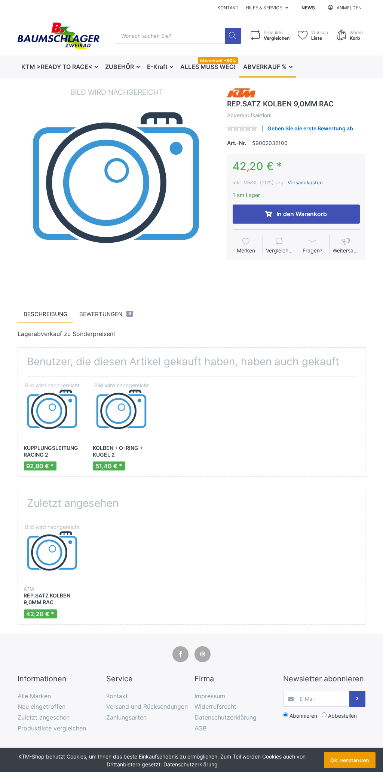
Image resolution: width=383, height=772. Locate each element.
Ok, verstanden (349, 760)
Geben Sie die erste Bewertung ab (310, 128)
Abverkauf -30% (218, 60)
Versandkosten (305, 182)
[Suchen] (233, 36)
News (308, 7)
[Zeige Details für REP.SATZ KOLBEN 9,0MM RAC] (52, 552)
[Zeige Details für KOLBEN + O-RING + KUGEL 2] (121, 411)
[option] (116, 186)
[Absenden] (357, 699)
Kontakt (228, 7)
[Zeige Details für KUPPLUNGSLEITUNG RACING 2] (52, 411)
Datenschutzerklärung (190, 764)
